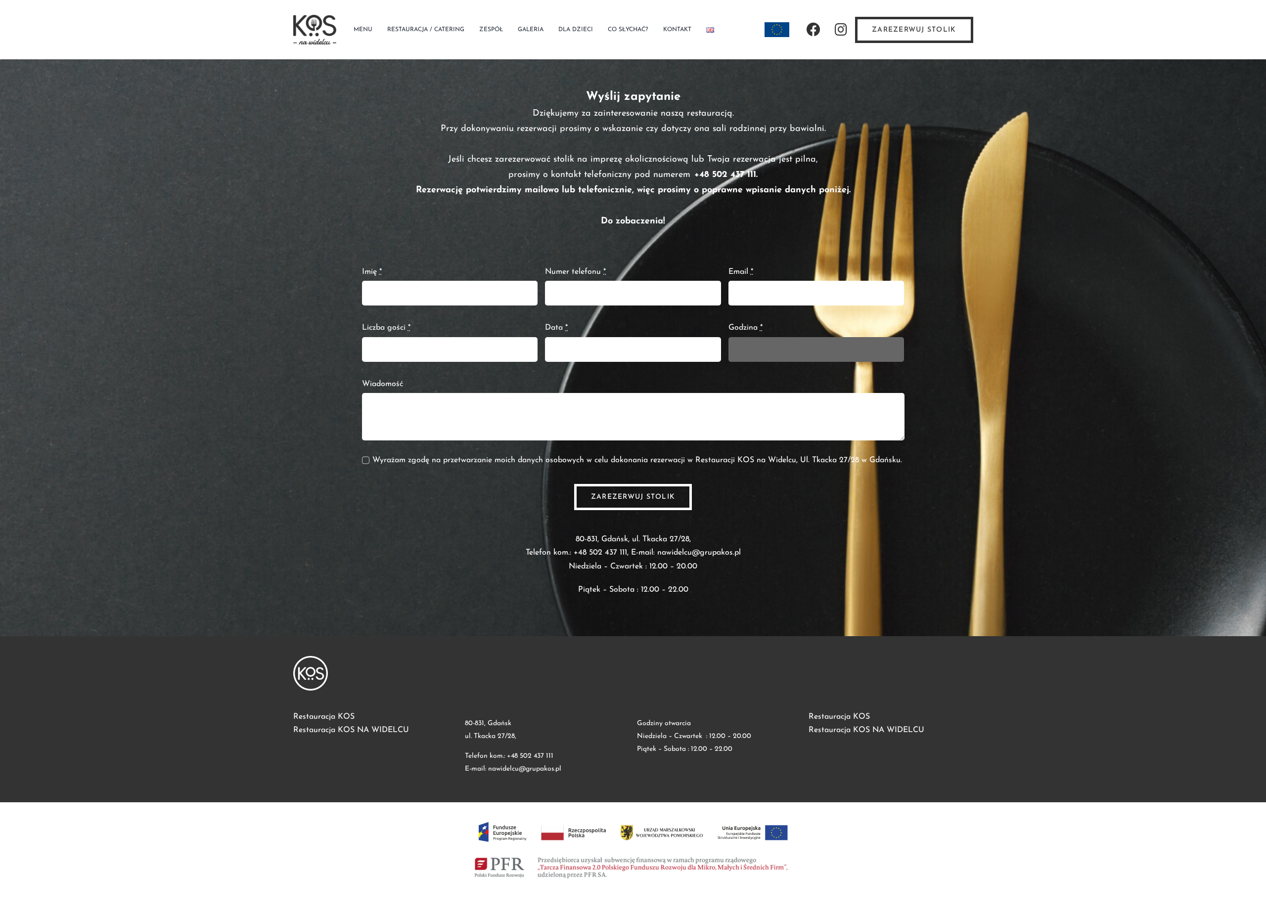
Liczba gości (386, 328)
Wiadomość (382, 384)
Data (556, 328)
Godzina (745, 328)
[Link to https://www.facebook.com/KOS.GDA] (813, 29)
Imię (372, 272)
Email (740, 272)
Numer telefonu (575, 272)
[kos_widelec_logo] (314, 19)
